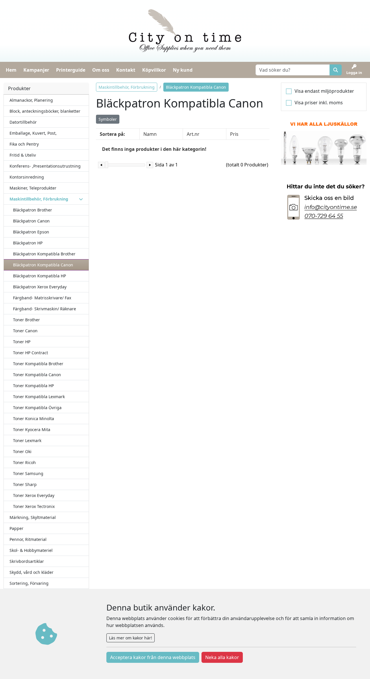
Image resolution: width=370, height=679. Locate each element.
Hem (11, 70)
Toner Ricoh (24, 462)
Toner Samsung (28, 473)
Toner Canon (25, 330)
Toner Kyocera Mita (31, 429)
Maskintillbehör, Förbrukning (127, 87)
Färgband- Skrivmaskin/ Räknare (44, 308)
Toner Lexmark (27, 440)
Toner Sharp (25, 484)
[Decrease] (101, 165)
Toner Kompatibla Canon (37, 374)
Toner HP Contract (30, 352)
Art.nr (193, 134)
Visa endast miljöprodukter (324, 91)
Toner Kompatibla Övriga (37, 407)
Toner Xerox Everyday (33, 495)
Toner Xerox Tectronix (34, 506)
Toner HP (21, 341)
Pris (234, 134)
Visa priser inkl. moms (319, 102)
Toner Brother (26, 319)
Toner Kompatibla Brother (38, 363)
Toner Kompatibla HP (33, 385)
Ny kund (183, 70)
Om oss (100, 70)
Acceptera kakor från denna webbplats (152, 657)
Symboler (108, 119)
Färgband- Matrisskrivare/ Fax (42, 297)
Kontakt (125, 70)
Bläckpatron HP (27, 243)
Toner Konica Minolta (33, 418)
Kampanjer (36, 70)
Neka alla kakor (222, 657)
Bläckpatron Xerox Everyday (39, 287)
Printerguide (70, 70)
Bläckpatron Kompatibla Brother (44, 254)
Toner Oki (22, 451)
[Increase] (150, 165)
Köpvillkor (154, 70)
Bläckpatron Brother (32, 210)
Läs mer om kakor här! (130, 638)
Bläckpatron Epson (31, 232)
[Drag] (106, 165)
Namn (150, 134)
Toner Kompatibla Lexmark (39, 396)
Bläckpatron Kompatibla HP (39, 276)
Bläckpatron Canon (31, 221)
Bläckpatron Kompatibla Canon (43, 265)
